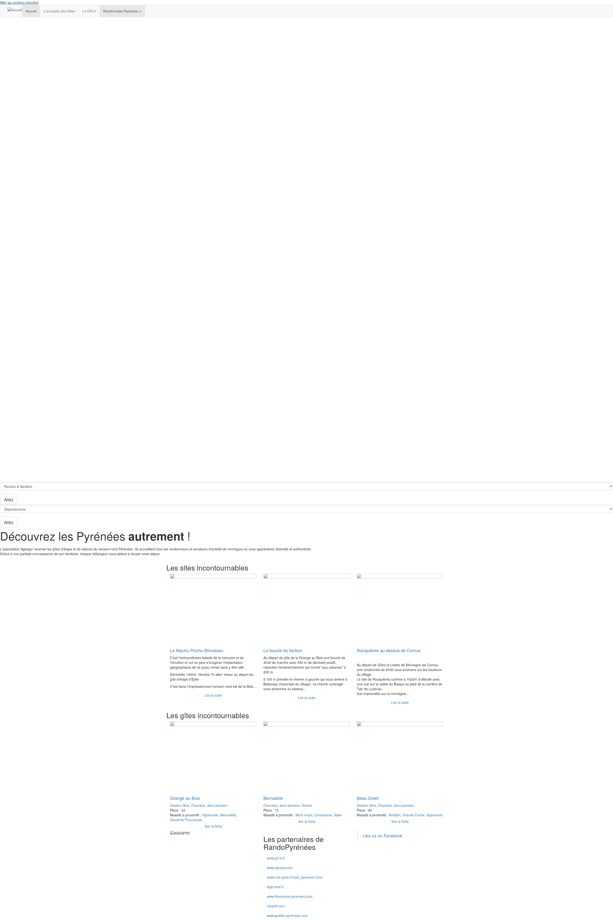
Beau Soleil (368, 798)
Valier (338, 815)
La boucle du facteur (282, 650)
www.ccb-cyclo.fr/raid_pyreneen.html (295, 877)
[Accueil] (14, 9)
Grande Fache (414, 815)
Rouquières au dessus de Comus (388, 650)
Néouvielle (228, 815)
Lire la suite (213, 695)
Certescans (323, 815)
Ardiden (395, 815)
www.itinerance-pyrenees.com (289, 896)
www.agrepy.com (280, 867)
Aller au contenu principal (19, 2)
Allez (8, 499)
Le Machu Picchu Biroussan (196, 650)
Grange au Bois (185, 798)
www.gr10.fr (276, 858)
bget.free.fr (275, 886)
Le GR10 (89, 11)
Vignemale (210, 815)
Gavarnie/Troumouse (186, 819)
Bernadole (273, 798)
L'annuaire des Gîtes (59, 11)
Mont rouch (304, 815)
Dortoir (307, 805)
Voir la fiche (213, 826)
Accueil (31, 11)
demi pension (217, 805)
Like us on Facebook (382, 836)
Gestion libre (179, 805)
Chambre (198, 805)
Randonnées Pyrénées (121, 11)
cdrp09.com (276, 905)
